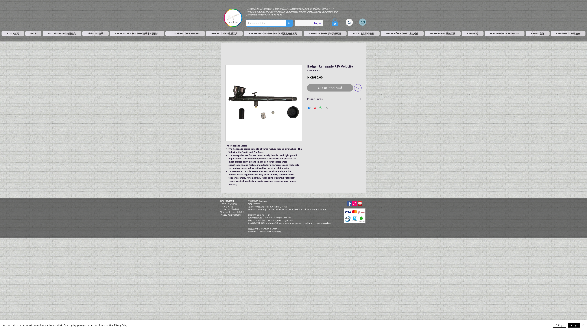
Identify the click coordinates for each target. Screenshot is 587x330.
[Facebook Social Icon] (349, 204)
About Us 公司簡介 (228, 204)
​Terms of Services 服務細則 (232, 212)
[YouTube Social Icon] (360, 204)
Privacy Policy (120, 325)
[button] (335, 22)
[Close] (583, 325)
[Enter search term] (289, 23)
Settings (559, 325)
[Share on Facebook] (309, 108)
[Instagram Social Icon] (354, 204)
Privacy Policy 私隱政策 (230, 215)
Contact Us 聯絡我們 (229, 210)
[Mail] (362, 22)
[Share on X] (327, 108)
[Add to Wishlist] (358, 88)
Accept (573, 325)
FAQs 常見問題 (227, 207)
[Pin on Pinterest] (315, 108)
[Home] (349, 22)
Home (228, 54)
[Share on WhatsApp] (321, 108)
